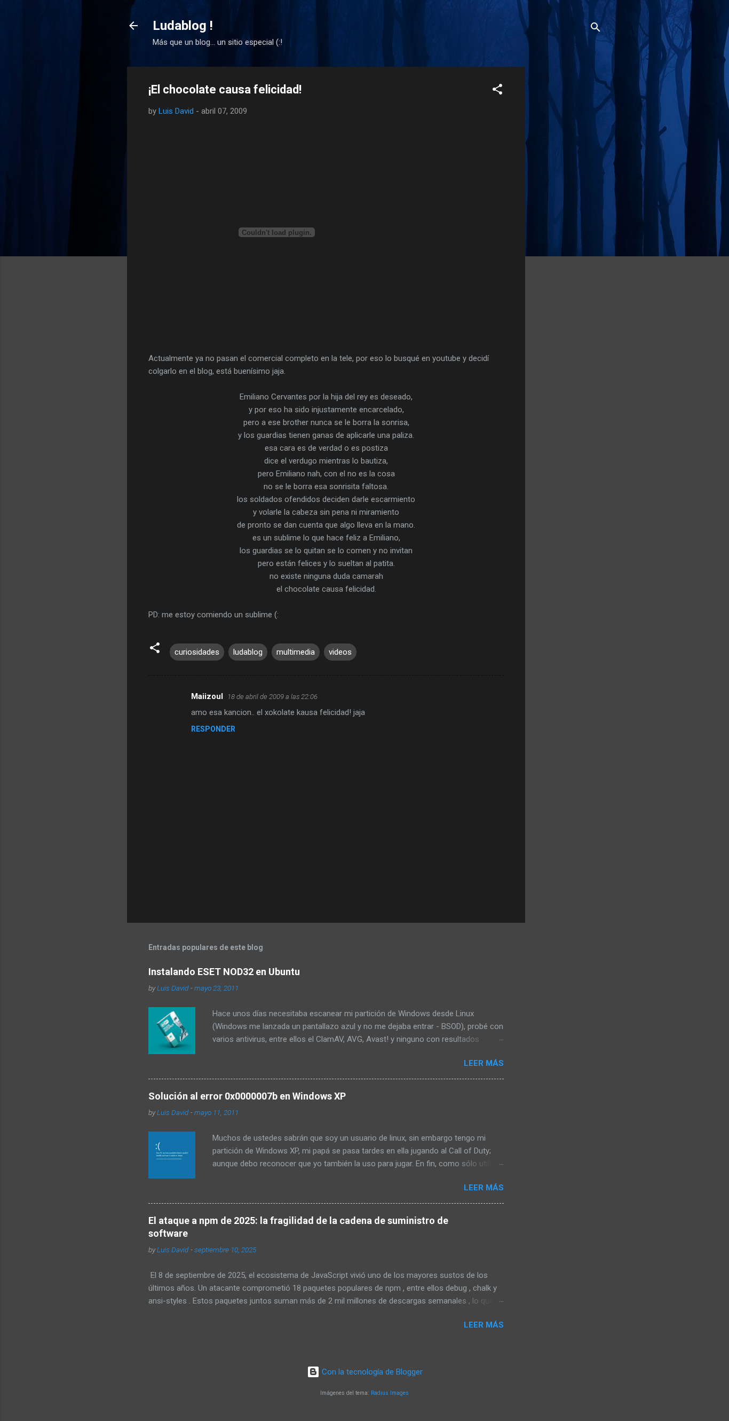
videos (340, 652)
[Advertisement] (568, 227)
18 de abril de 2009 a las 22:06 (272, 697)
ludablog (248, 652)
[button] (497, 91)
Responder (213, 729)
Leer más (484, 1063)
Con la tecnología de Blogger (371, 1372)
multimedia (295, 652)
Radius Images (390, 1392)
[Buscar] (595, 29)
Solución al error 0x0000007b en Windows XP (247, 1096)
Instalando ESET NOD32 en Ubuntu (224, 971)
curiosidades (197, 652)
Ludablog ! (183, 25)
